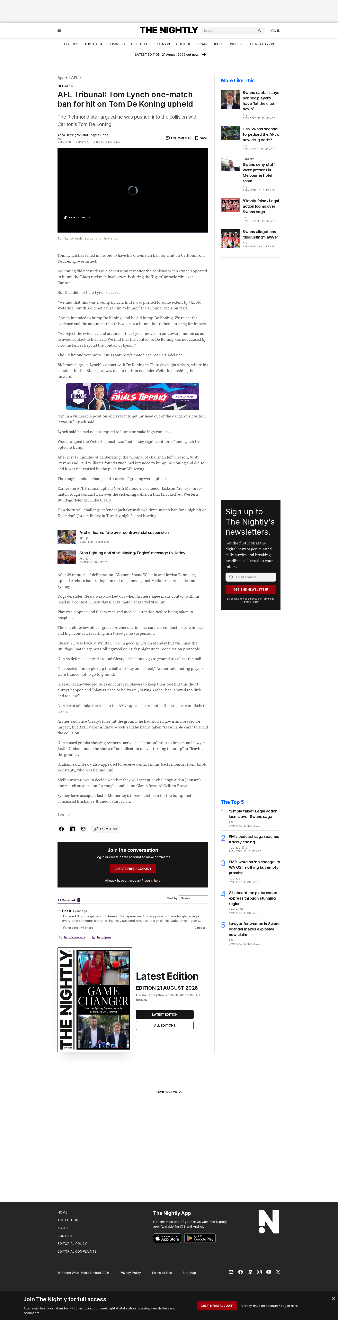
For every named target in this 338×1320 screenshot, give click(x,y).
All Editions (164, 1025)
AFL (74, 77)
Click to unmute (79, 217)
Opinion (163, 44)
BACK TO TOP (166, 1092)
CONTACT (65, 1236)
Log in (275, 30)
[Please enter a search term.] (259, 30)
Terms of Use (161, 1273)
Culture (183, 44)
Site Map (189, 1273)
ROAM (202, 44)
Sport (218, 44)
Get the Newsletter (250, 589)
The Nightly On (261, 44)
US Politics (141, 44)
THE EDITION (68, 1220)
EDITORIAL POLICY (72, 1244)
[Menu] (59, 31)
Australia (93, 44)
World (236, 44)
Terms (266, 598)
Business (117, 44)
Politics (71, 44)
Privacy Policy (250, 601)
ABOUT (63, 1228)
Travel (233, 909)
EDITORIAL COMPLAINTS (77, 1251)
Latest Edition (165, 1014)
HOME (62, 1212)
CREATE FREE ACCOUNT (132, 869)
